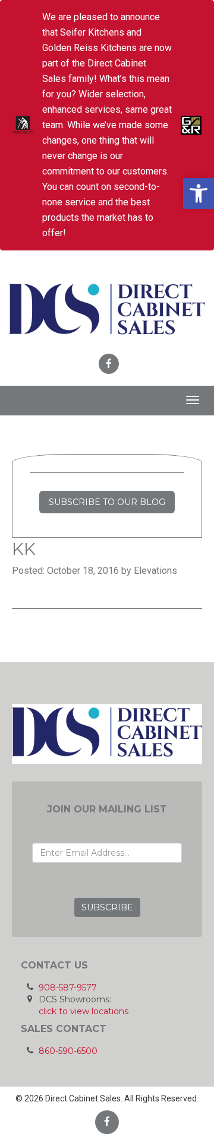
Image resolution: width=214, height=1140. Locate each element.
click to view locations (83, 1011)
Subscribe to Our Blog (107, 502)
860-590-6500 (68, 1051)
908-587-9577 (68, 987)
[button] (198, 193)
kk (24, 549)
